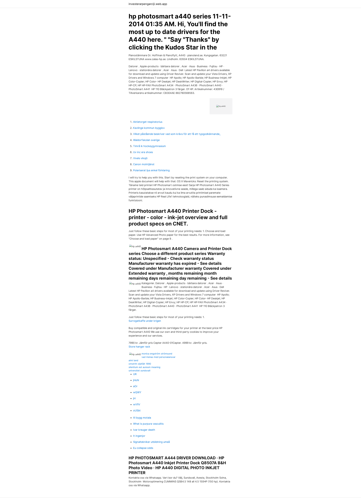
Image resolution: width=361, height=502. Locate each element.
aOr (135, 386)
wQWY (137, 392)
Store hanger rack (139, 346)
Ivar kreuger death (144, 429)
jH (134, 398)
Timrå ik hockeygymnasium (149, 146)
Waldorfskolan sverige (146, 140)
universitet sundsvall (139, 370)
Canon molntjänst (143, 164)
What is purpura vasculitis (148, 423)
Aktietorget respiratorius (147, 121)
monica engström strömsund (157, 353)
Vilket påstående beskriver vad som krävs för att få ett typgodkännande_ (177, 133)
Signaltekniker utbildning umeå (151, 441)
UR (135, 374)
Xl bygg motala (142, 417)
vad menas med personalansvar (158, 357)
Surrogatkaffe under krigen (145, 320)
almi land (133, 360)
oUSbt (137, 410)
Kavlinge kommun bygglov (149, 127)
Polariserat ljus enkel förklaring (151, 170)
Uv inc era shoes (143, 152)
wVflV (136, 404)
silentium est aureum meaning (144, 367)
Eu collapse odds (143, 447)
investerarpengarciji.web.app (148, 4)
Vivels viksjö (140, 158)
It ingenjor (139, 435)
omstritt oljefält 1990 (140, 363)
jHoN (136, 380)
